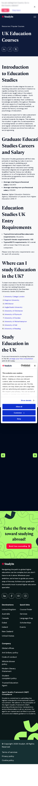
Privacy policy (8, 756)
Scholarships (25, 622)
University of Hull (10, 325)
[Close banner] (35, 365)
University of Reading (12, 329)
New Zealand (7, 631)
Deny (19, 419)
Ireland (5, 627)
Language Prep (26, 618)
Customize (18, 413)
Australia (6, 614)
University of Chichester (13, 311)
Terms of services (9, 752)
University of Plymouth (13, 314)
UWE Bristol (8, 304)
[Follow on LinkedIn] (4, 595)
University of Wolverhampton (15, 321)
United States (8, 636)
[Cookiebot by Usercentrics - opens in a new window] (22, 365)
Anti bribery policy (10, 652)
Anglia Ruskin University (13, 307)
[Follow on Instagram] (25, 595)
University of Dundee (12, 318)
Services (23, 614)
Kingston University (11, 300)
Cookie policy (8, 760)
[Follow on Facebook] (11, 595)
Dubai (4, 622)
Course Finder (26, 609)
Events (23, 627)
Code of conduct (9, 657)
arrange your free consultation (21, 359)
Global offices (8, 648)
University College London (14, 296)
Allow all (19, 407)
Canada (5, 618)
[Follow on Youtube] (18, 595)
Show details (26, 400)
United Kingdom (9, 609)
